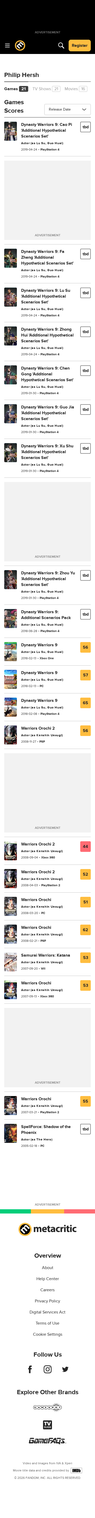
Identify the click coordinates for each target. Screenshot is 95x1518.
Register (80, 45)
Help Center (47, 1278)
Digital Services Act (47, 1312)
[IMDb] (76, 1470)
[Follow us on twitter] (65, 1372)
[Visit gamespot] (47, 1410)
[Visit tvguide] (47, 1428)
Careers (47, 1290)
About (47, 1267)
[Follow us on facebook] (30, 1372)
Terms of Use (47, 1323)
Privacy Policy (47, 1301)
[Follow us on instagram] (47, 1372)
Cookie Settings (47, 1334)
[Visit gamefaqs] (47, 1443)
